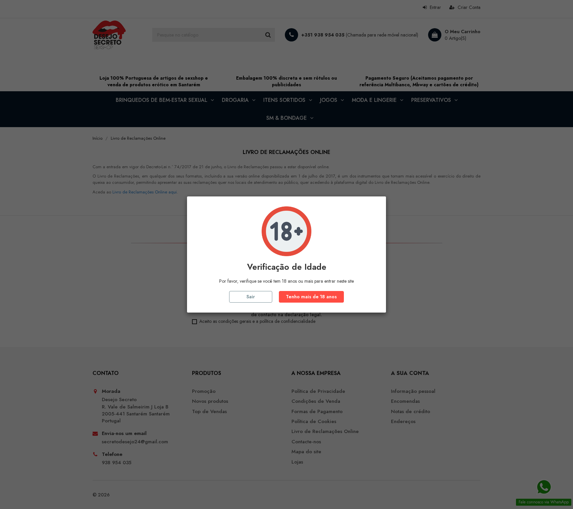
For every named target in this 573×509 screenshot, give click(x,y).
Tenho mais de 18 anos (311, 296)
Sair (250, 296)
